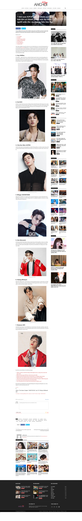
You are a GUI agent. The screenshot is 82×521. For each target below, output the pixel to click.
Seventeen (25, 421)
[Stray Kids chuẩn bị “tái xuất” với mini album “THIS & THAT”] (58, 68)
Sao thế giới (21, 14)
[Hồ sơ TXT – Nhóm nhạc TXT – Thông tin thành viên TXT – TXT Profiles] (53, 113)
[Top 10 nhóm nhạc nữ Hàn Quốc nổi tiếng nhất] (21, 456)
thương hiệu (33, 421)
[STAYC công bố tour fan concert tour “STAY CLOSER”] (53, 128)
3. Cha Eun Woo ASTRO (21, 39)
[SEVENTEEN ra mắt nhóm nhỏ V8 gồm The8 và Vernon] (18, 496)
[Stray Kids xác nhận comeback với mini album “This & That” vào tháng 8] (18, 487)
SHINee (30, 421)
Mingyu (36, 420)
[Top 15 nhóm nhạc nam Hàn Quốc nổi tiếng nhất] (32, 456)
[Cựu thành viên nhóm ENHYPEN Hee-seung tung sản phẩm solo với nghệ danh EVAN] (58, 277)
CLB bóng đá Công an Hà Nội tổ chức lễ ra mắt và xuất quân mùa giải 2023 (41, 430)
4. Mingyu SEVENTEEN (21, 40)
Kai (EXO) (22, 420)
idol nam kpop (18, 420)
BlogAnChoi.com (31, 506)
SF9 (27, 421)
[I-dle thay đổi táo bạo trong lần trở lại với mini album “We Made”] (53, 121)
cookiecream (24, 435)
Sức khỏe (54, 8)
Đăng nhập (47, 399)
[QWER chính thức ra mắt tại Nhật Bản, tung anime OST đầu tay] (53, 146)
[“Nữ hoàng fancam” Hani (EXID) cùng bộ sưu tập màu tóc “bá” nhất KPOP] (54, 171)
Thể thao (44, 8)
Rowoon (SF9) (20, 421)
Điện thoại (52, 493)
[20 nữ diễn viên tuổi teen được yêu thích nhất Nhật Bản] (53, 95)
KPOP (33, 420)
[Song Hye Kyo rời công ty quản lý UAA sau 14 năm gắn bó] (53, 152)
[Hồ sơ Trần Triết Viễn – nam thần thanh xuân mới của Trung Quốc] (62, 201)
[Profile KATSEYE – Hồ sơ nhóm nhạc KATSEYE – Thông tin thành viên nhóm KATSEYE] (59, 87)
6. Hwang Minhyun (20, 42)
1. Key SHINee (19, 36)
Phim (16, 471)
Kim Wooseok (30, 420)
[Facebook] (52, 507)
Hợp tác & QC (54, 511)
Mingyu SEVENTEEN (40, 420)
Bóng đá (52, 495)
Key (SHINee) (25, 420)
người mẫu (45, 420)
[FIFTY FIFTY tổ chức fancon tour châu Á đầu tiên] (58, 52)
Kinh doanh (49, 8)
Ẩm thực (26, 8)
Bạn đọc (58, 8)
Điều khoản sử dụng (45, 511)
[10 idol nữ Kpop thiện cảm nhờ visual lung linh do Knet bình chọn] (54, 201)
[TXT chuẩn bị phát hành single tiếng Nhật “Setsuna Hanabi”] (53, 134)
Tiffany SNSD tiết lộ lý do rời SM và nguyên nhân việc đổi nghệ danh (23, 430)
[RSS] (57, 507)
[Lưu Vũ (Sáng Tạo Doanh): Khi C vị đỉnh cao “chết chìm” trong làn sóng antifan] (54, 210)
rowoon (17, 421)
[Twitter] (59, 507)
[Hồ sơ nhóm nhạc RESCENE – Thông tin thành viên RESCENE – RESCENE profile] (53, 104)
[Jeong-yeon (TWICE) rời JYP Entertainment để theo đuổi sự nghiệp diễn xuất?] (58, 243)
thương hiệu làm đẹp (38, 421)
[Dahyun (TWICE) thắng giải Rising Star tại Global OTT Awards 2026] (58, 260)
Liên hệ (65, 511)
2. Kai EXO (18, 37)
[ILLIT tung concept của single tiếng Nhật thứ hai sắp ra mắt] (53, 140)
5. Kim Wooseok (19, 41)
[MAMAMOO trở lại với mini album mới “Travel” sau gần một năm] (54, 162)
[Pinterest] (54, 507)
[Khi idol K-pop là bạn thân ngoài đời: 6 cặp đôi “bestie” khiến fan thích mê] (43, 468)
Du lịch (31, 8)
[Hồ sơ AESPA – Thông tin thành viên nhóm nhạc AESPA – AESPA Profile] (62, 210)
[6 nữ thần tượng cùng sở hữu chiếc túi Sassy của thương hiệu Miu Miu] (62, 228)
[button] (65, 8)
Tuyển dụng (50, 511)
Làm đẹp (35, 8)
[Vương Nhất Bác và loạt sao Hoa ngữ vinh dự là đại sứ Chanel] (54, 180)
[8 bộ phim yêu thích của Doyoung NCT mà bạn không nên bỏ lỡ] (62, 162)
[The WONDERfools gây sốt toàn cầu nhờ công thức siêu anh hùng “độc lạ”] (32, 445)
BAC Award (62, 511)
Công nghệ (40, 8)
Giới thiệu (40, 511)
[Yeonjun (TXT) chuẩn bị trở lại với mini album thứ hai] (18, 492)
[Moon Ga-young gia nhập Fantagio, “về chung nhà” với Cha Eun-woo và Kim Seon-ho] (21, 445)
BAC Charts (58, 511)
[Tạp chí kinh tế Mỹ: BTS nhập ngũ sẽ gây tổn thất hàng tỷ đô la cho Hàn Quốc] (62, 180)
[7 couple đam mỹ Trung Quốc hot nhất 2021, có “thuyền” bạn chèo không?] (62, 219)
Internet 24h (53, 496)
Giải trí (23, 8)
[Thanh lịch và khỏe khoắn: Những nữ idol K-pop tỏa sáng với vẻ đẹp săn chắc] (32, 468)
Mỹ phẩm (52, 489)
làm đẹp (22, 47)
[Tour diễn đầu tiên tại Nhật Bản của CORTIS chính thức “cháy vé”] (58, 36)
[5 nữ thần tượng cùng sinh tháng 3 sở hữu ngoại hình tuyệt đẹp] (54, 228)
